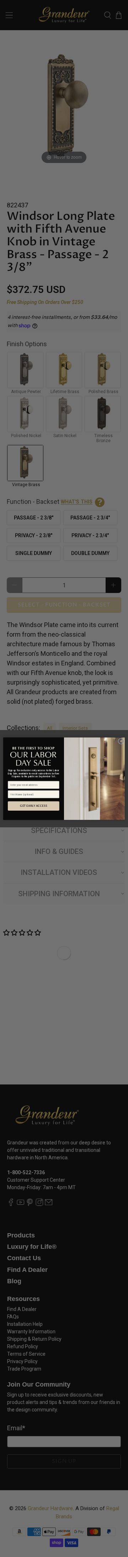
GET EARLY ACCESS (33, 806)
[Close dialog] (120, 741)
